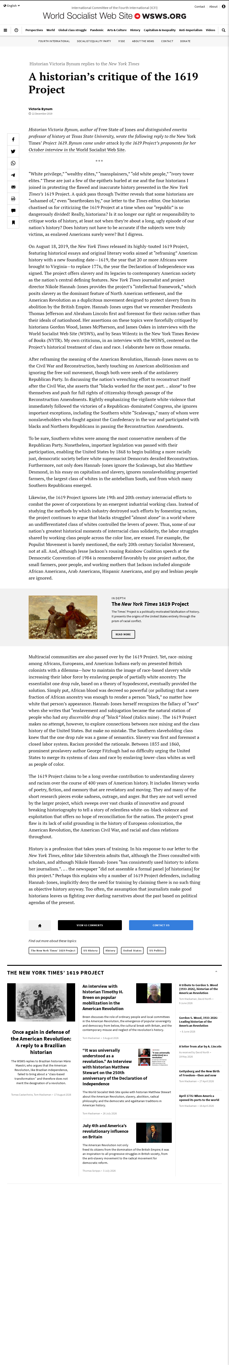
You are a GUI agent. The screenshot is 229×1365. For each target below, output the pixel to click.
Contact (200, 6)
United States (132, 950)
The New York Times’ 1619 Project (53, 950)
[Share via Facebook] (13, 139)
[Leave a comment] (13, 210)
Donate (185, 41)
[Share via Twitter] (13, 151)
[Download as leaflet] (13, 199)
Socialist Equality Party (94, 41)
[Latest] (16, 32)
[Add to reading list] (13, 222)
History (110, 950)
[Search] (223, 32)
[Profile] (223, 7)
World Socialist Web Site (100, 150)
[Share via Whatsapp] (13, 163)
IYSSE (121, 41)
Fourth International (54, 41)
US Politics (156, 950)
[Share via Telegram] (13, 175)
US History (90, 950)
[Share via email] (13, 187)
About (213, 6)
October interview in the (52, 150)
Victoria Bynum (41, 109)
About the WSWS (143, 41)
